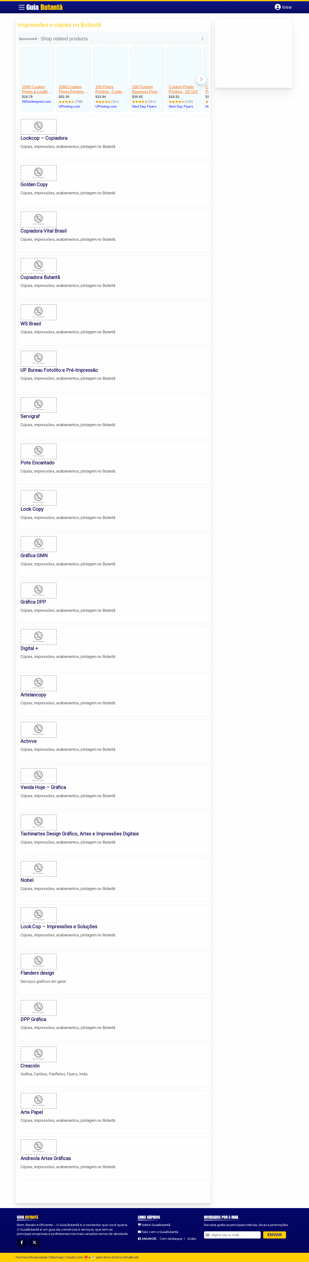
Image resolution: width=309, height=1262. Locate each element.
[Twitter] (34, 1243)
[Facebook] (22, 1243)
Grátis (191, 1238)
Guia (44, 7)
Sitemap (56, 1257)
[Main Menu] (22, 7)
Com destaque (171, 1238)
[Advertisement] (253, 53)
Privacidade (38, 1257)
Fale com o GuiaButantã (160, 1232)
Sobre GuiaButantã (156, 1225)
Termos (21, 1257)
